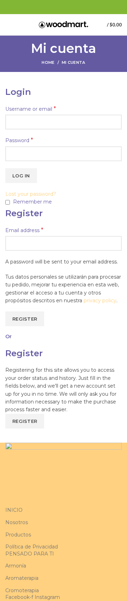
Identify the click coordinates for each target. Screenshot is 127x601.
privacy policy (100, 300)
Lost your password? (30, 194)
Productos (18, 535)
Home (48, 62)
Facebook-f (20, 597)
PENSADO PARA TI (29, 554)
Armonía (15, 566)
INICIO (14, 510)
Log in (21, 175)
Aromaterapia (21, 578)
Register (24, 319)
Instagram (47, 597)
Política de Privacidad (31, 547)
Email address (24, 230)
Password (19, 140)
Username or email (30, 108)
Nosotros (16, 522)
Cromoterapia (22, 590)
